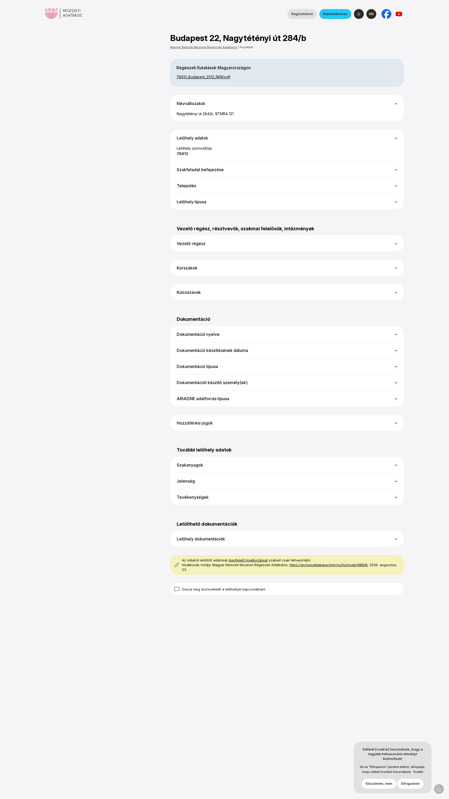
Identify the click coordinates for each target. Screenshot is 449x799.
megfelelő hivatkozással (248, 560)
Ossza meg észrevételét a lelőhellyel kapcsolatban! (223, 589)
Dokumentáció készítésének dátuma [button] (212, 350)
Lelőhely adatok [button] (192, 138)
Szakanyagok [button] (190, 465)
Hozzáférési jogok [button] (195, 423)
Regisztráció (302, 14)
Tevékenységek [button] (193, 497)
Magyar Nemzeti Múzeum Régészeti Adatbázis (203, 47)
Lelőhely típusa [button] (191, 201)
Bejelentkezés (335, 14)
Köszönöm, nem (379, 784)
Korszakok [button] (187, 267)
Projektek (246, 47)
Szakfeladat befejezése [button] (200, 169)
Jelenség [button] (186, 481)
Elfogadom (410, 784)
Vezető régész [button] (191, 243)
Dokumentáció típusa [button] (197, 366)
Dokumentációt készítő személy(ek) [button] (212, 382)
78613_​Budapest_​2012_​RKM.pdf (203, 77)
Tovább (418, 772)
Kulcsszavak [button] (189, 292)
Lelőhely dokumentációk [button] (201, 538)
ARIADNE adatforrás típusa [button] (203, 398)
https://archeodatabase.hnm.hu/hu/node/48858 (328, 565)
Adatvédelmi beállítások (439, 789)
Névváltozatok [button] (191, 103)
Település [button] (186, 185)
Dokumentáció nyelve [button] (198, 334)
